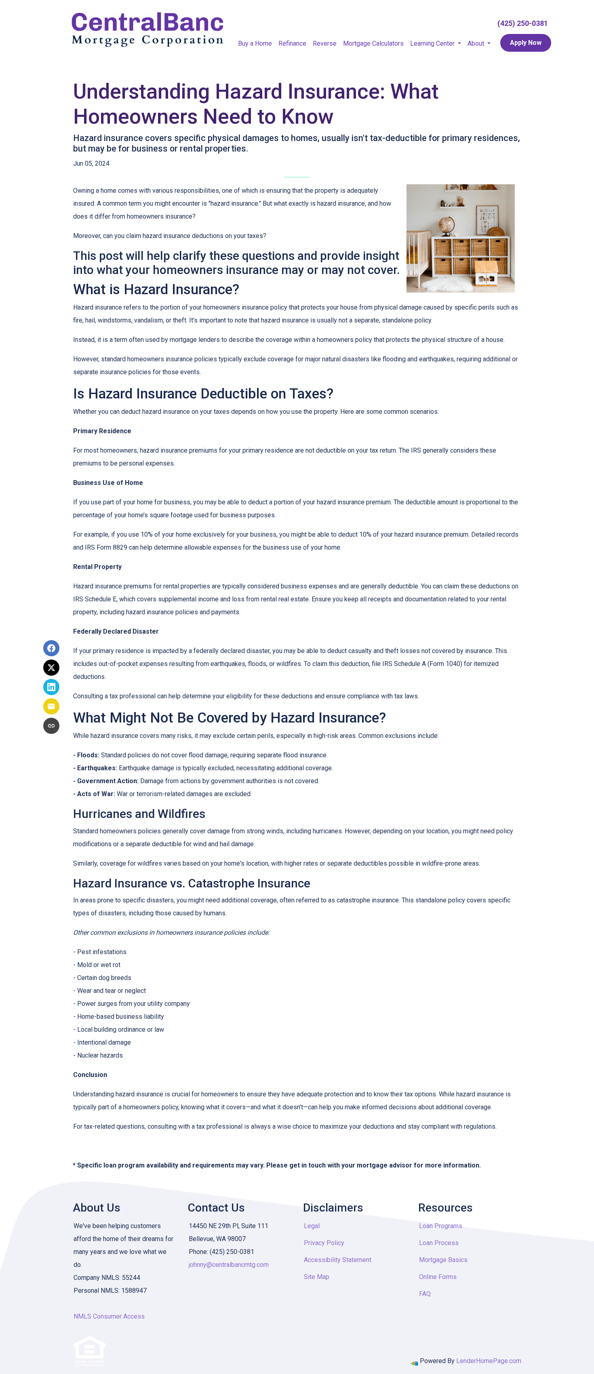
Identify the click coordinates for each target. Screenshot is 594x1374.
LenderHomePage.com (488, 1361)
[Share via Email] (51, 706)
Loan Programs (440, 1226)
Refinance (292, 43)
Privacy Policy (324, 1243)
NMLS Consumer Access (109, 1316)
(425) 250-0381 (522, 23)
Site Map (316, 1277)
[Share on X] (51, 668)
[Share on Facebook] (51, 648)
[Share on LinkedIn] (51, 687)
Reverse (325, 43)
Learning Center (433, 43)
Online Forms (438, 1277)
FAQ (425, 1294)
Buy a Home (255, 43)
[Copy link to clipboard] (51, 726)
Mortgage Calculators (373, 43)
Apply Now (525, 42)
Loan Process (439, 1243)
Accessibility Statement (337, 1260)
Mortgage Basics (443, 1260)
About (477, 43)
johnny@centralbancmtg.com (229, 1265)
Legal (312, 1226)
